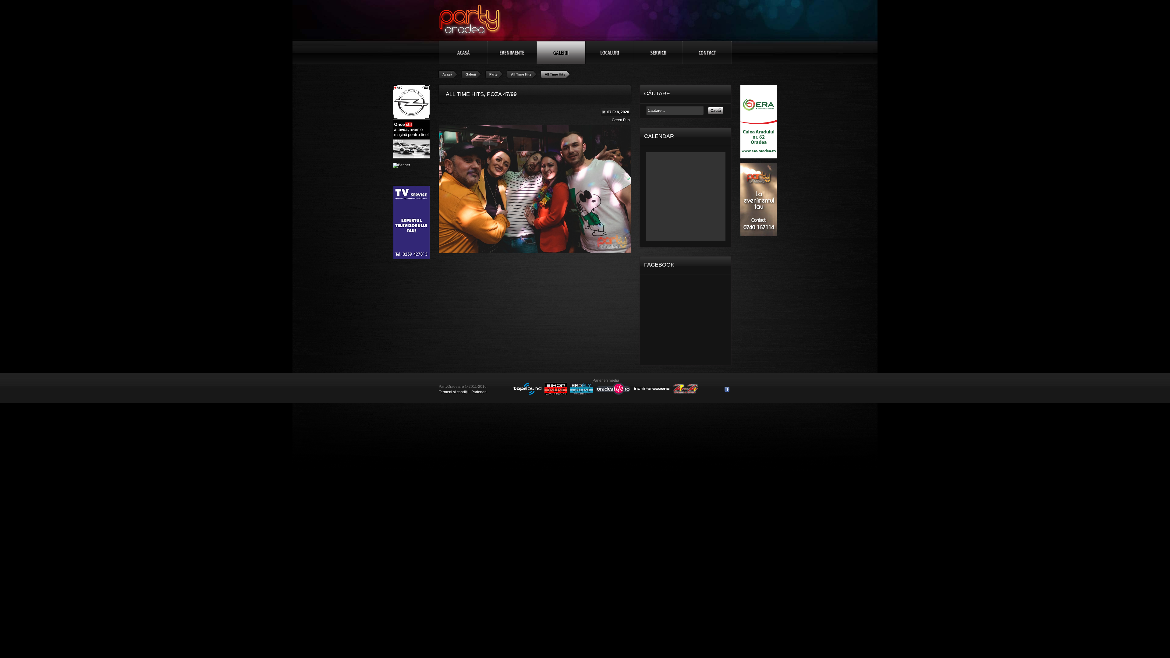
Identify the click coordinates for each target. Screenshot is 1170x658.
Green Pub (621, 120)
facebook (727, 389)
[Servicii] (658, 52)
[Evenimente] (512, 52)
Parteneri (479, 392)
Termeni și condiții (454, 392)
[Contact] (707, 52)
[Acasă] (463, 52)
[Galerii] (561, 52)
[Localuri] (610, 52)
